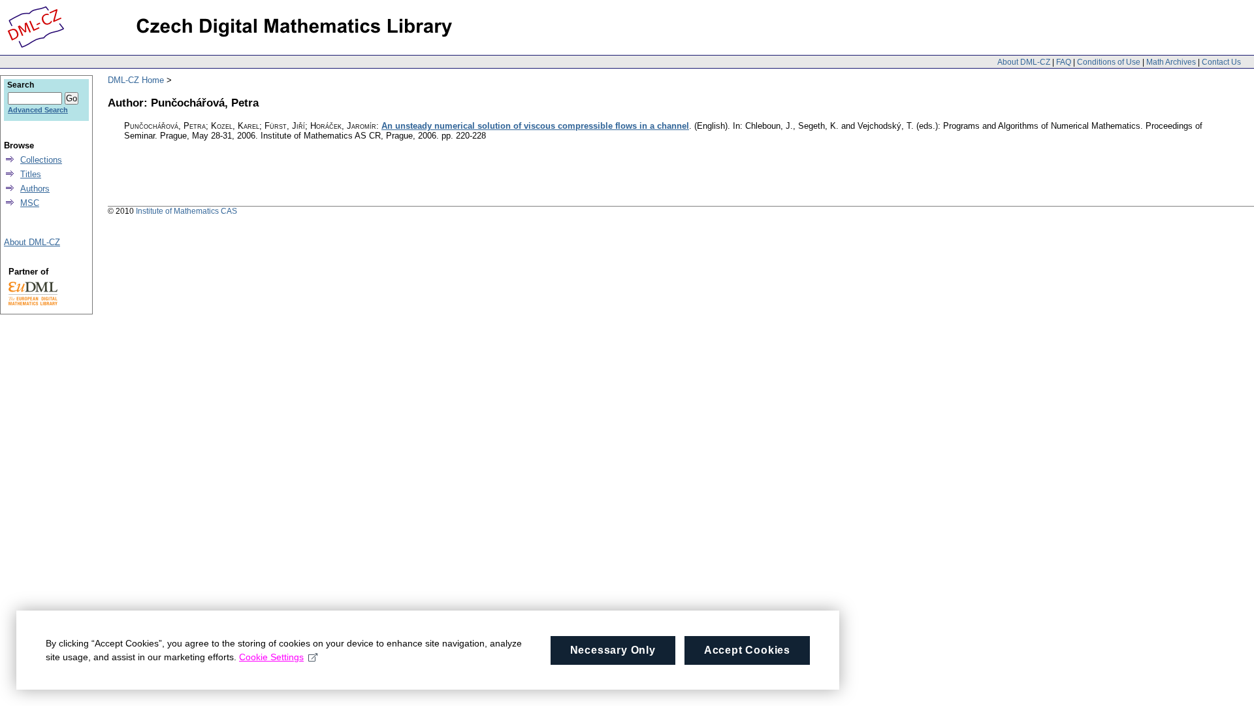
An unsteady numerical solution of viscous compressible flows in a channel (535, 126)
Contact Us (1221, 62)
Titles (30, 174)
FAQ (1063, 62)
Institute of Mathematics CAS (186, 211)
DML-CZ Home (136, 80)
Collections (41, 160)
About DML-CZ (1023, 62)
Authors (35, 188)
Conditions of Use (1108, 62)
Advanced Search (38, 110)
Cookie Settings (271, 657)
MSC (29, 203)
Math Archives (1171, 62)
